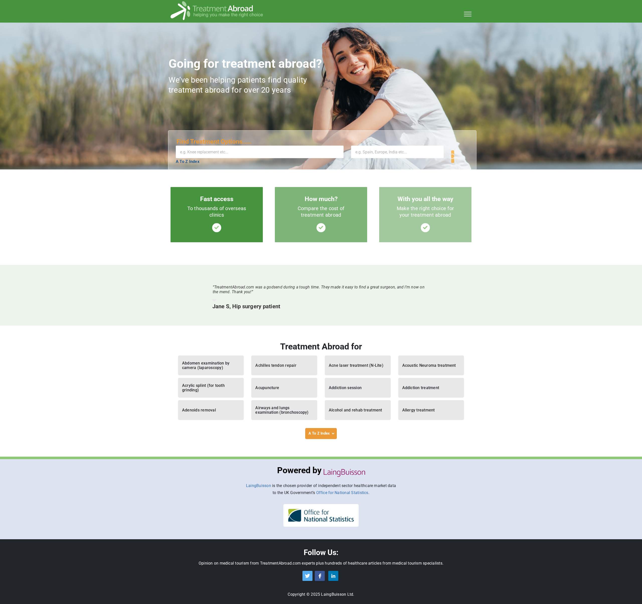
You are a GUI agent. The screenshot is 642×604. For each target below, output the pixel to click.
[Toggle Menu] (467, 14)
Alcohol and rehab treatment (355, 410)
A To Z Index (187, 161)
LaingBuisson (258, 485)
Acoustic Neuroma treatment (429, 365)
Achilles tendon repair (275, 365)
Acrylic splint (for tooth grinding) (203, 387)
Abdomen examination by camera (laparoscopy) (205, 365)
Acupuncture (267, 387)
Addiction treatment (420, 387)
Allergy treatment (418, 410)
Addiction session (345, 387)
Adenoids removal (199, 410)
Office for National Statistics (342, 492)
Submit (452, 156)
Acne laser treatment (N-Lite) (356, 365)
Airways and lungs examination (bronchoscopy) (281, 410)
